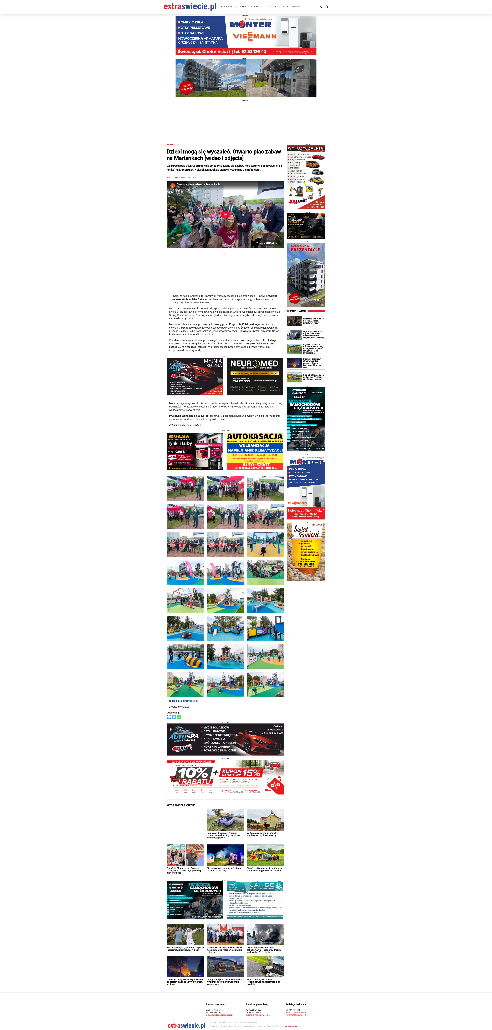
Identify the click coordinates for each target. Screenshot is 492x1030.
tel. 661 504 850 (213, 1012)
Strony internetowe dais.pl (289, 1026)
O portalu (213, 1022)
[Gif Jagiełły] (246, 78)
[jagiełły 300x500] (306, 275)
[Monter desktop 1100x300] (246, 35)
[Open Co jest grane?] (280, 7)
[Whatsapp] (179, 717)
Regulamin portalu (248, 1022)
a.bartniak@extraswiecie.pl (258, 1015)
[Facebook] (169, 717)
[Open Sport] (289, 7)
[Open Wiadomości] (233, 7)
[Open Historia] (302, 7)
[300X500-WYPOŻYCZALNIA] (306, 177)
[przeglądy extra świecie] (306, 226)
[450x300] (255, 376)
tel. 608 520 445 (253, 1012)
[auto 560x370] (255, 451)
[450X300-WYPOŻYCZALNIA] (195, 376)
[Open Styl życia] (262, 7)
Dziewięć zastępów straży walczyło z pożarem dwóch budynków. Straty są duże (185, 981)
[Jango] (255, 900)
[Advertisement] (246, 119)
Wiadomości (174, 144)
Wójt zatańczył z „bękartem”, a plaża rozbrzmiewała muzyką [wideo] (185, 948)
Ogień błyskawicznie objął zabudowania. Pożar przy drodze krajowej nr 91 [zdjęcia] (264, 949)
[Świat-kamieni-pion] (306, 552)
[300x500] (306, 419)
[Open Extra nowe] (248, 7)
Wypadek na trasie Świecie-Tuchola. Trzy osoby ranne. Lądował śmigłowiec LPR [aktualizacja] (313, 349)
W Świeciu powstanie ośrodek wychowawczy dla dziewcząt (262, 834)
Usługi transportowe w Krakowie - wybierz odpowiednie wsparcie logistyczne (224, 981)
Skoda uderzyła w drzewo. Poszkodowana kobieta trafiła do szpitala (264, 981)
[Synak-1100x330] (225, 777)
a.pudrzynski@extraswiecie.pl (219, 1015)
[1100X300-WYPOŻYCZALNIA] (225, 739)
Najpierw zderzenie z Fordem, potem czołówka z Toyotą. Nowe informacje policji (223, 835)
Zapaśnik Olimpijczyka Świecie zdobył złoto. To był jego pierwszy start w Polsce (184, 870)
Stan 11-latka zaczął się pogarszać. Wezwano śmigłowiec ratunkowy (265, 869)
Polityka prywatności (228, 1022)
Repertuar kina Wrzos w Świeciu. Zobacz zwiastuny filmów (313, 321)
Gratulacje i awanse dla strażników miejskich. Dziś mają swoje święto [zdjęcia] (225, 949)
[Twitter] (174, 717)
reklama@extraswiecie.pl (297, 1015)
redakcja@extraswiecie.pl (183, 700)
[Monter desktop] (306, 487)
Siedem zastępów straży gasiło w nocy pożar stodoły (224, 869)
